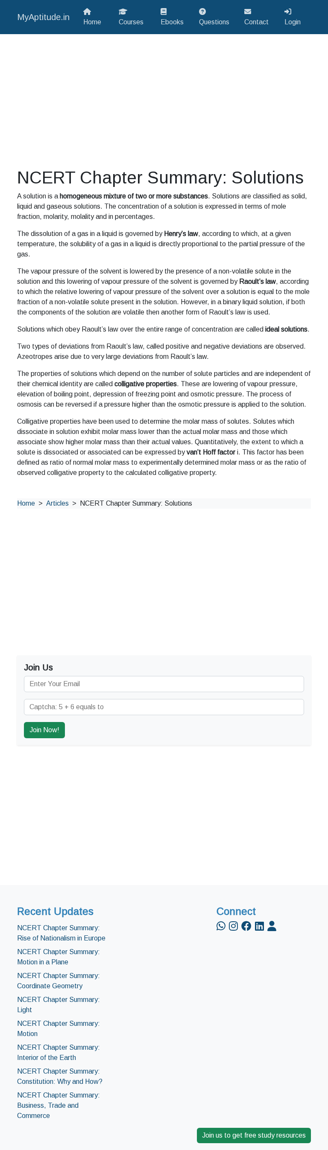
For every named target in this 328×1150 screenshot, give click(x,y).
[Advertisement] (164, 100)
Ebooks (172, 22)
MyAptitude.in (43, 17)
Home (92, 22)
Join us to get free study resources (254, 1135)
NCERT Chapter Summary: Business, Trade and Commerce (58, 1105)
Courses (131, 22)
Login (292, 22)
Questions (214, 22)
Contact (256, 22)
